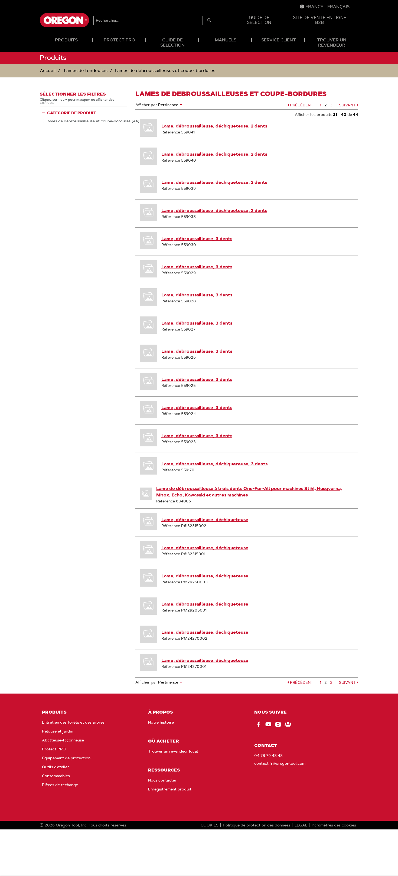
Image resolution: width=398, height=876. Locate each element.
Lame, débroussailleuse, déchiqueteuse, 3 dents (214, 463)
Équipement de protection (66, 758)
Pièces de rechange (60, 785)
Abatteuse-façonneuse (63, 740)
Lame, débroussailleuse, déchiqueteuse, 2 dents (214, 126)
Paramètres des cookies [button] (334, 825)
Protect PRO (54, 749)
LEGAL (301, 825)
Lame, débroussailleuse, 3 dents (196, 238)
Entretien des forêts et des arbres (73, 722)
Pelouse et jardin (57, 731)
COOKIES (209, 825)
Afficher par (146, 104)
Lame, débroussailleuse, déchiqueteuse (204, 519)
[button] (300, 105)
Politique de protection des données (256, 825)
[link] (325, 6)
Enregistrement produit (169, 789)
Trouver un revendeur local (173, 751)
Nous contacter (162, 780)
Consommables (56, 776)
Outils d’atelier (55, 767)
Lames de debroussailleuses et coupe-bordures (165, 70)
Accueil (48, 70)
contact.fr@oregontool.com (279, 763)
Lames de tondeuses (85, 70)
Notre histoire (161, 722)
